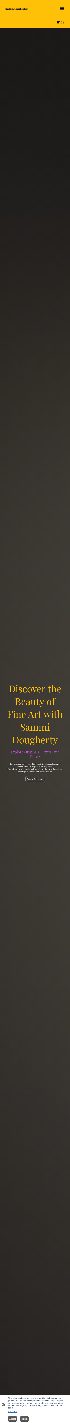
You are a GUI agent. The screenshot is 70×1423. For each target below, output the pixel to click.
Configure (12, 1411)
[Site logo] (18, 12)
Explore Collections (35, 779)
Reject (24, 1419)
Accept (12, 1419)
